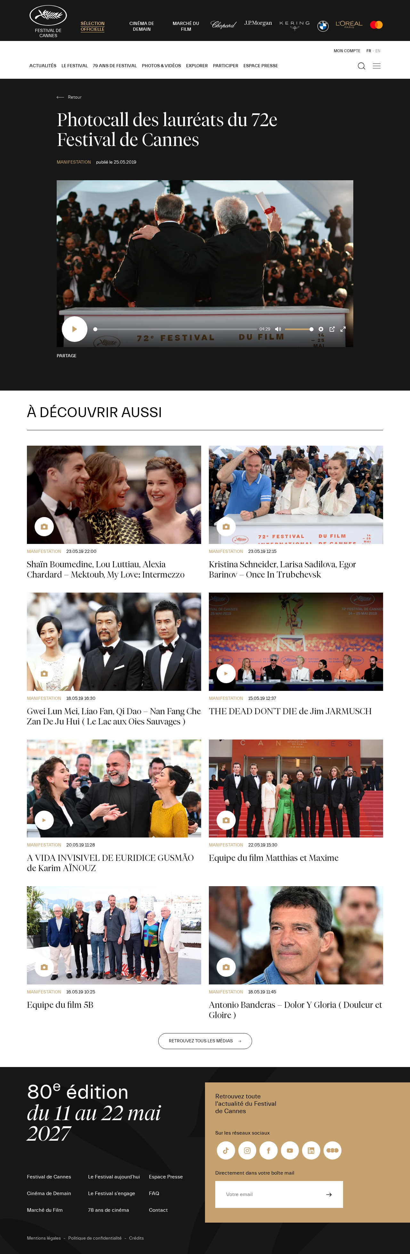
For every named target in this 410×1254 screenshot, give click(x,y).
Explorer (197, 66)
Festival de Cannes (49, 1177)
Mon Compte (347, 51)
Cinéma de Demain (49, 1193)
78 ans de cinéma (108, 1210)
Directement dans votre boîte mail (254, 1173)
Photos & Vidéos (161, 66)
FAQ (154, 1193)
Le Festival (75, 66)
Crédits (136, 1238)
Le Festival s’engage (111, 1193)
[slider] (175, 329)
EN (378, 51)
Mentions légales (44, 1238)
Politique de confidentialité (95, 1238)
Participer (225, 66)
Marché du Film (45, 1210)
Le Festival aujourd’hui (114, 1177)
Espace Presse (260, 66)
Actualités (42, 66)
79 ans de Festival (115, 66)
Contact (158, 1210)
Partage (67, 356)
